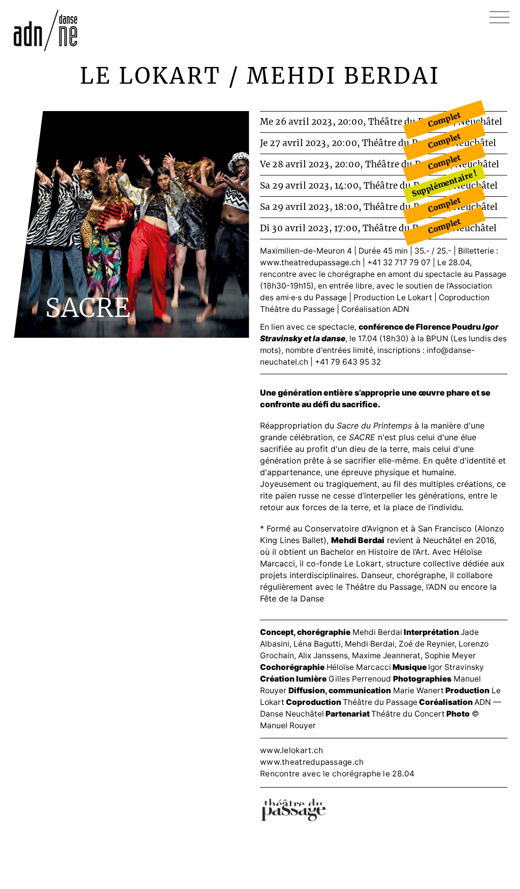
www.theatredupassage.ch (310, 262)
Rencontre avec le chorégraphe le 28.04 (337, 773)
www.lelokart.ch (291, 750)
